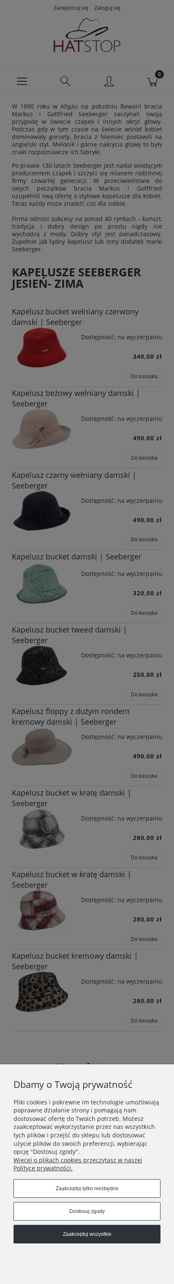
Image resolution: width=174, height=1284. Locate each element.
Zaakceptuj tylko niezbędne (87, 1188)
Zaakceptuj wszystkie (87, 1234)
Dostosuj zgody (87, 1211)
